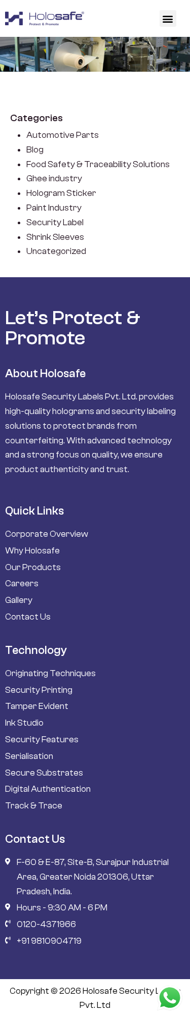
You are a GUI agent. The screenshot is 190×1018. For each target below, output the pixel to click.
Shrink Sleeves (55, 237)
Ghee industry (54, 178)
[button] (168, 18)
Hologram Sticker (61, 193)
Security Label (55, 222)
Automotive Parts (62, 135)
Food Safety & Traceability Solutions (98, 164)
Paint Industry (54, 207)
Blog (35, 149)
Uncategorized (56, 251)
